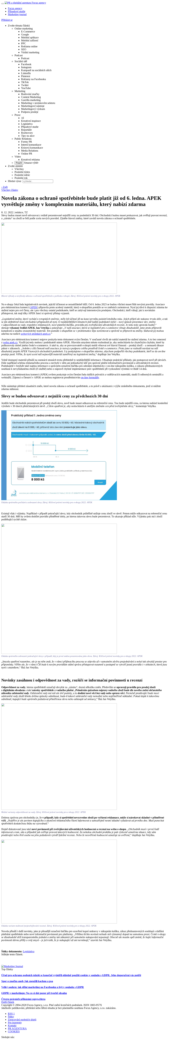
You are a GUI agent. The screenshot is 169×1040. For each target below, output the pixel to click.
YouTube (26, 88)
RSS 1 (11, 1013)
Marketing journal (17, 14)
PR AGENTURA (17, 1028)
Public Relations (23, 138)
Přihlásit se (7, 20)
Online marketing (24, 28)
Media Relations (29, 150)
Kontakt (12, 1025)
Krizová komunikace (32, 147)
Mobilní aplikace (30, 37)
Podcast (19, 55)
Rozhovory (27, 132)
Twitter (25, 85)
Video (18, 156)
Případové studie (16, 11)
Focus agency (15, 8)
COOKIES (14, 1031)
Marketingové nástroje (32, 106)
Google (25, 34)
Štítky (11, 1016)
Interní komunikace (31, 144)
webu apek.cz (10, 342)
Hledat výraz (15, 181)
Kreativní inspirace (31, 120)
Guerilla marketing (31, 100)
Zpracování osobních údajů (22, 1019)
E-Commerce (28, 31)
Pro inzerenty (15, 1022)
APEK (33, 307)
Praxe (17, 114)
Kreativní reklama (30, 159)
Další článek (7, 1002)
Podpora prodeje (29, 112)
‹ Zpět (4, 187)
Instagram (26, 67)
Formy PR (26, 141)
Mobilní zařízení (29, 40)
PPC (23, 43)
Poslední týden (22, 172)
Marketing (20, 91)
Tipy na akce (27, 135)
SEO (23, 49)
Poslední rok (21, 178)
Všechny (19, 169)
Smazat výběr (30, 162)
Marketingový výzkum (33, 109)
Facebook (26, 64)
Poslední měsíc (22, 175)
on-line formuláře (90, 377)
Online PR (26, 153)
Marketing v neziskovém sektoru (38, 103)
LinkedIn (26, 73)
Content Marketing (31, 97)
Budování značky (30, 94)
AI (22, 117)
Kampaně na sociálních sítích (36, 70)
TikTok (25, 82)
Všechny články (9, 190)
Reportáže (26, 129)
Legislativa (27, 123)
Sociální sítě (21, 61)
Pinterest (25, 76)
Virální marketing (30, 52)
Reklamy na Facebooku (33, 79)
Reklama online (29, 46)
